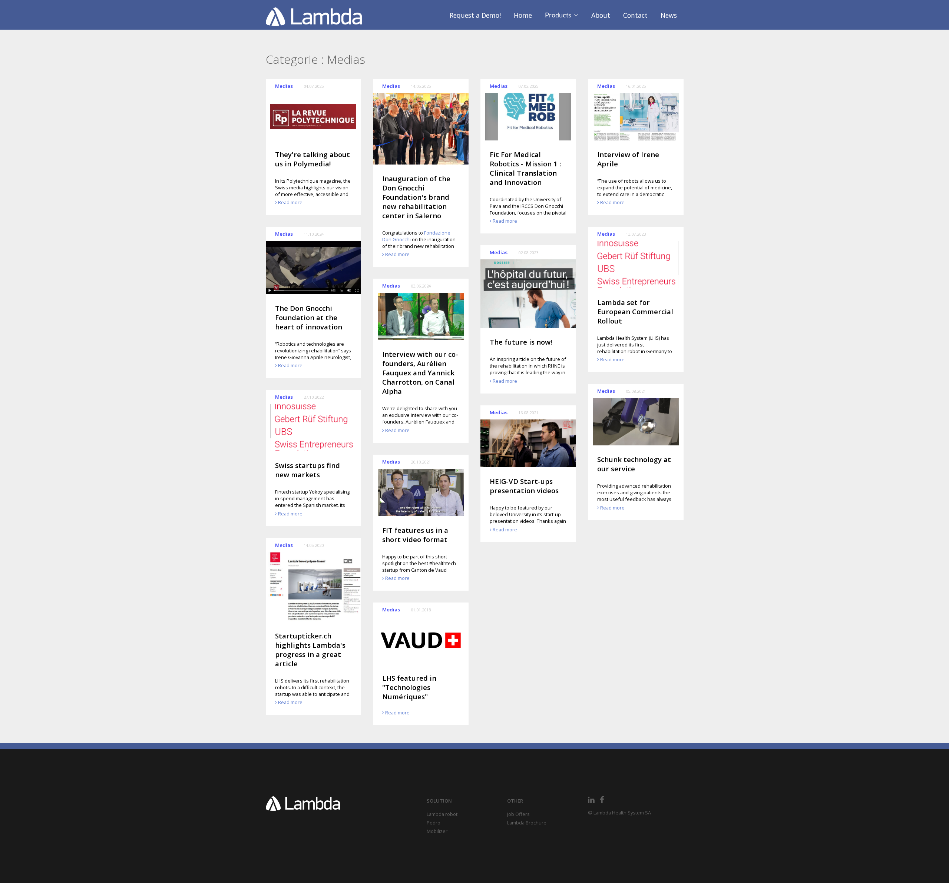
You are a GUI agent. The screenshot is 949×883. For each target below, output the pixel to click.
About (600, 15)
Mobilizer (437, 831)
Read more (290, 202)
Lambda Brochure (526, 822)
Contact (635, 15)
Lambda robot (442, 814)
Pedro (433, 822)
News (669, 15)
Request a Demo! (475, 15)
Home (523, 15)
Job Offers (518, 814)
